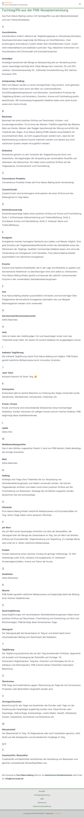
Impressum (42, 802)
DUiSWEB (57, 813)
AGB (42, 799)
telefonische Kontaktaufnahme (58, 775)
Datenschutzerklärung (42, 806)
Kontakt (42, 791)
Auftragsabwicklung (42, 795)
